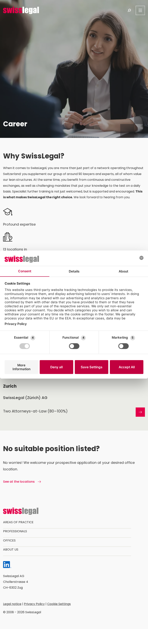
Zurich (10, 386)
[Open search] (129, 10)
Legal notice (12, 604)
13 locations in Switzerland (15, 252)
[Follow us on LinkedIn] (7, 565)
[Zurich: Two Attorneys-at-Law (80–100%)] (74, 405)
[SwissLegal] (21, 10)
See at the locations (19, 481)
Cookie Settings (59, 604)
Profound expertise (19, 224)
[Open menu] (140, 10)
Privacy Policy (34, 604)
